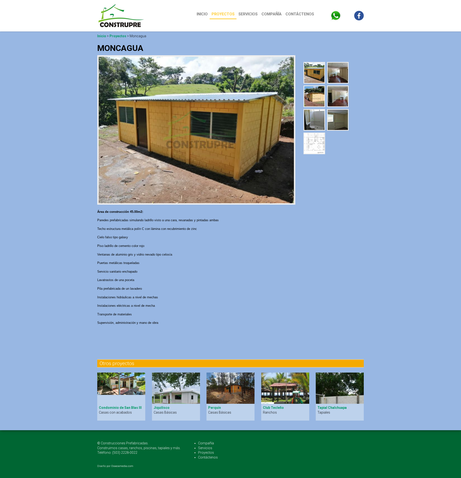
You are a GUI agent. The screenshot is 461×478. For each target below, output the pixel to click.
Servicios (248, 14)
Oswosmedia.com (122, 466)
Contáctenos (299, 14)
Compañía (271, 14)
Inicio (203, 14)
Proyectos (223, 14)
